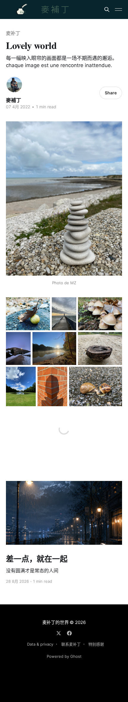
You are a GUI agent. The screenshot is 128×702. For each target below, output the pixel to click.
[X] (58, 633)
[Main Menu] (118, 9)
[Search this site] (107, 9)
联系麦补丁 (71, 644)
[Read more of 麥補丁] (14, 84)
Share (111, 92)
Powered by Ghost (64, 656)
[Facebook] (69, 633)
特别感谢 (96, 644)
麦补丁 (13, 33)
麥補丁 (13, 100)
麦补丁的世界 (55, 622)
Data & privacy (40, 644)
